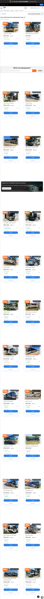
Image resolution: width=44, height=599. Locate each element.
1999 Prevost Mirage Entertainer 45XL (32, 445)
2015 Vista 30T (7, 267)
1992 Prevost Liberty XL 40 (9, 147)
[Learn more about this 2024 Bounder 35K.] (11, 573)
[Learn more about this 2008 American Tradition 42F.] (33, 141)
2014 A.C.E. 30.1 (29, 401)
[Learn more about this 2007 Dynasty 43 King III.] (11, 97)
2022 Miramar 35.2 (29, 490)
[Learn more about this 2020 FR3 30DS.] (11, 305)
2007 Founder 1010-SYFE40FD (10, 535)
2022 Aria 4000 (29, 103)
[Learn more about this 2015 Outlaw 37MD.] (11, 27)
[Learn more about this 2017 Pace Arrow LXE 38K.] (33, 573)
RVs (7, 4)
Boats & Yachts (3, 4)
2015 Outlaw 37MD (7, 33)
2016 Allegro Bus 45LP (30, 356)
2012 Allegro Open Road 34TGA (10, 222)
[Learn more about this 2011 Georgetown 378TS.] (11, 350)
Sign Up (41, 4)
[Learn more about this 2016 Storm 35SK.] (33, 529)
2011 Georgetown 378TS (9, 356)
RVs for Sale (7, 10)
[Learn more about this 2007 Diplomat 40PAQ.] (33, 261)
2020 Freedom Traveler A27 (31, 312)
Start (34, 70)
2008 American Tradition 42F (32, 147)
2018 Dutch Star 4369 (8, 401)
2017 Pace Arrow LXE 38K (31, 579)
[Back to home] (4, 8)
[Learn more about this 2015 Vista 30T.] (11, 261)
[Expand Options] (17, 32)
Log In (37, 4)
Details (10, 43)
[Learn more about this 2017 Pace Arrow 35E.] (11, 484)
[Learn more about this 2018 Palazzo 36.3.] (33, 216)
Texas (16, 10)
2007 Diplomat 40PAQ (30, 267)
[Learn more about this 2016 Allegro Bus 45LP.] (33, 350)
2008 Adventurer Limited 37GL (32, 33)
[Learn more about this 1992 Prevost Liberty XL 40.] (11, 141)
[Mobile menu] (1, 8)
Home (2, 10)
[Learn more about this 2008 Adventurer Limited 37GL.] (33, 27)
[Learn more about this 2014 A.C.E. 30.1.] (33, 395)
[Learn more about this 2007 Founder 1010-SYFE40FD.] (11, 529)
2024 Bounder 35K (7, 579)
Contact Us (11, 46)
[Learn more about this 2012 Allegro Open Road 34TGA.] (11, 216)
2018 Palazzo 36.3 (29, 222)
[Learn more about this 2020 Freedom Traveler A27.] (33, 305)
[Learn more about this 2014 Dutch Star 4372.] (11, 439)
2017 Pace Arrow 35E (8, 490)
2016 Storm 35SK (29, 535)
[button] (38, 597)
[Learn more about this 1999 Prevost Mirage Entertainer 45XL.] (33, 439)
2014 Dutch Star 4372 (8, 445)
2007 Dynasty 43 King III (9, 103)
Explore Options (6, 188)
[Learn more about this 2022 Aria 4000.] (33, 97)
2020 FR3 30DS (7, 312)
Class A (12, 10)
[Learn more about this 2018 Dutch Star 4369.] (11, 395)
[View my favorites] (42, 8)
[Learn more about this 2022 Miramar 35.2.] (33, 484)
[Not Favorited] (17, 38)
